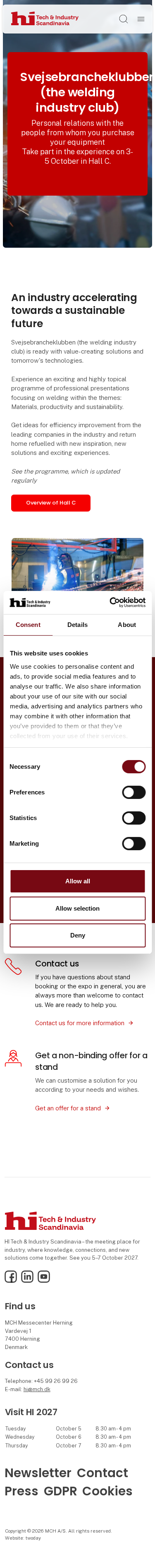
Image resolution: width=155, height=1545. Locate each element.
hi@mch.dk (37, 1389)
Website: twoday (23, 1538)
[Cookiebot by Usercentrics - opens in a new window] (110, 602)
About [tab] (127, 624)
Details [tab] (77, 624)
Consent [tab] (28, 624)
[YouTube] (44, 1281)
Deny (77, 935)
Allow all (77, 881)
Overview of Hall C (51, 503)
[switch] (133, 792)
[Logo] (45, 19)
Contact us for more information (79, 1022)
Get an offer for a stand (68, 1108)
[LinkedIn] (27, 1281)
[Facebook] (11, 1281)
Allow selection (77, 908)
